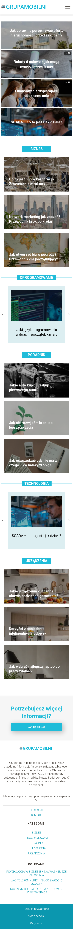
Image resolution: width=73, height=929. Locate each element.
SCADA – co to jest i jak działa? (36, 122)
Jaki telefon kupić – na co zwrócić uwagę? (36, 882)
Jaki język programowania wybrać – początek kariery (36, 332)
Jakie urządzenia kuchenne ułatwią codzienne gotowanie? (33, 593)
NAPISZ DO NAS (36, 727)
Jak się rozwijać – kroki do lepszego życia (31, 425)
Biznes (36, 149)
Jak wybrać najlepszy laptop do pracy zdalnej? (34, 668)
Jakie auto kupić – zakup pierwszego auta (29, 387)
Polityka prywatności (36, 909)
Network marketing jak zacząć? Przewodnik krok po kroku (34, 219)
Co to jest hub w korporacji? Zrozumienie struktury (32, 181)
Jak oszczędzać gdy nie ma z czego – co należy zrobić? (33, 462)
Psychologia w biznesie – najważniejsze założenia (36, 873)
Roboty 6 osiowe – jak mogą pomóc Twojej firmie (36, 64)
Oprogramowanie (36, 277)
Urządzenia (36, 561)
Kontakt (36, 815)
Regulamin (36, 923)
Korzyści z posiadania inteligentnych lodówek (27, 631)
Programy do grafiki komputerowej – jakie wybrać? (36, 890)
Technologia (36, 483)
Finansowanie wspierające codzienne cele (36, 93)
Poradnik (36, 355)
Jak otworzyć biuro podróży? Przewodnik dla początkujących (35, 256)
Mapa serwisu (36, 916)
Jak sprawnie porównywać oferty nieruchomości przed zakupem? (36, 32)
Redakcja (36, 810)
